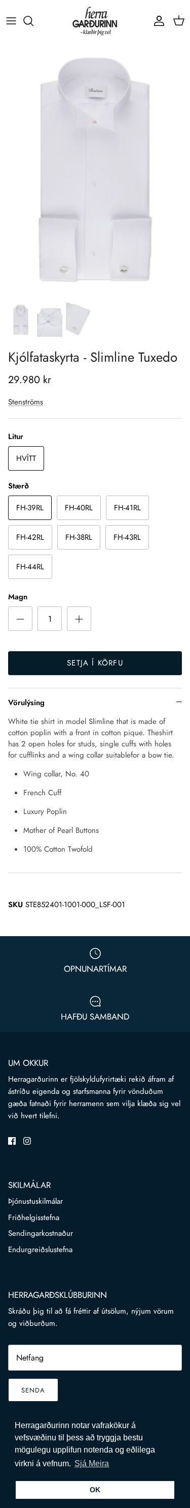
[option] (95, 169)
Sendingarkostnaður (40, 1233)
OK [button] (95, 1490)
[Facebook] (12, 1141)
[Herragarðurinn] (95, 21)
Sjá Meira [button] (91, 1463)
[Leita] (33, 21)
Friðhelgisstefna (33, 1217)
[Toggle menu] (11, 21)
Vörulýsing (26, 702)
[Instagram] (27, 1141)
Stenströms (25, 402)
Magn (17, 597)
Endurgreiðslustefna (40, 1249)
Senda (33, 1390)
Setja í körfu (95, 663)
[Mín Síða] (156, 21)
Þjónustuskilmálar (35, 1201)
